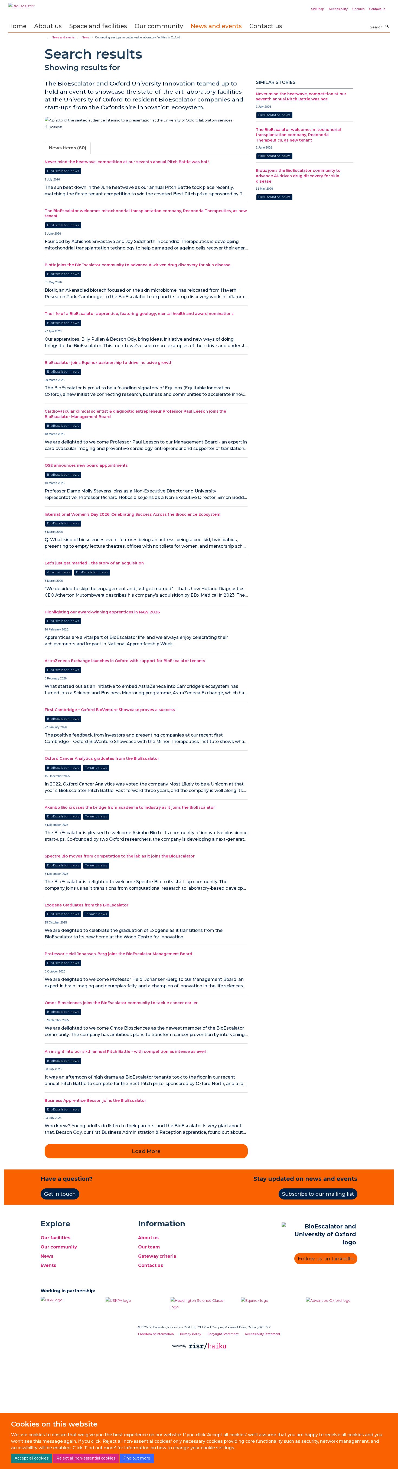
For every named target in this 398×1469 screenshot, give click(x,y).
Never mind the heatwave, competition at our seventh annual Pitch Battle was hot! (127, 161)
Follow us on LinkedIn (326, 1259)
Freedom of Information (156, 1334)
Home (17, 25)
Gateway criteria (157, 1256)
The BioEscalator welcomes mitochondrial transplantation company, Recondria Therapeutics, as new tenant (298, 135)
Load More (146, 1151)
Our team (149, 1247)
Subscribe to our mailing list (318, 1194)
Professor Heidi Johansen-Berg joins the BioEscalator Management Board (118, 953)
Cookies (358, 9)
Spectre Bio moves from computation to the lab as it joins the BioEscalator (120, 856)
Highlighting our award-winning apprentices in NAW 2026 (102, 612)
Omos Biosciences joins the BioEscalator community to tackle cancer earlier (121, 1002)
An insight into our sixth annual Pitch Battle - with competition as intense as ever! (125, 1051)
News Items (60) (67, 147)
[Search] (387, 26)
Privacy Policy (190, 1334)
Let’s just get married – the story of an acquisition (94, 563)
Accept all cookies (31, 1458)
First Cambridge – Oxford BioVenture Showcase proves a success (110, 709)
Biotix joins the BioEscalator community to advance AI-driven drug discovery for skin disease (137, 264)
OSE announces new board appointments (86, 465)
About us (48, 25)
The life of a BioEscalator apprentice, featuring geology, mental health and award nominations (139, 313)
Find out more (136, 1458)
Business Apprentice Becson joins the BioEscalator (95, 1100)
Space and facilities (98, 25)
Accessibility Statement (262, 1334)
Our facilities (55, 1237)
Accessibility (338, 9)
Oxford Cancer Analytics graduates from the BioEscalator (102, 758)
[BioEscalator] (21, 4)
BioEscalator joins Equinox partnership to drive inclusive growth (108, 362)
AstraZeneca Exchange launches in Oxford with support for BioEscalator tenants (125, 660)
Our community (159, 25)
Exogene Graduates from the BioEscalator (86, 905)
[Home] (45, 37)
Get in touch (60, 1194)
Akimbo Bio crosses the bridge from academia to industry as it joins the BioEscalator (130, 807)
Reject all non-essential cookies (85, 1458)
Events (48, 1265)
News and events (216, 25)
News (85, 37)
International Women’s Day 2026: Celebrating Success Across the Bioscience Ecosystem (132, 514)
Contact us (377, 9)
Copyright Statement (223, 1334)
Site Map (317, 9)
